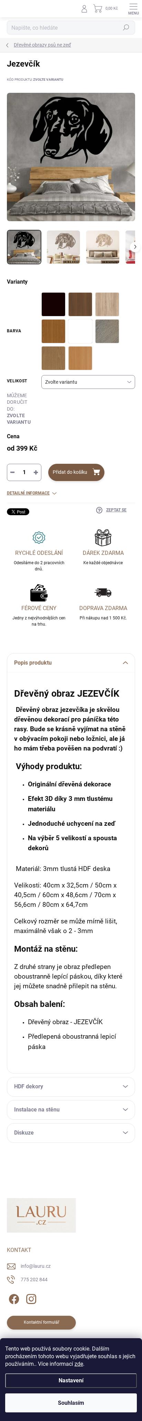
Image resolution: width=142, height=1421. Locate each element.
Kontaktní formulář (41, 1322)
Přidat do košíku (70, 472)
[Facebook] (13, 1298)
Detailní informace (28, 493)
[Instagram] (30, 1298)
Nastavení (71, 1380)
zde (78, 1364)
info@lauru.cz (36, 1266)
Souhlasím (71, 1403)
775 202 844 (34, 1279)
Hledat (126, 27)
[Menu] (133, 8)
